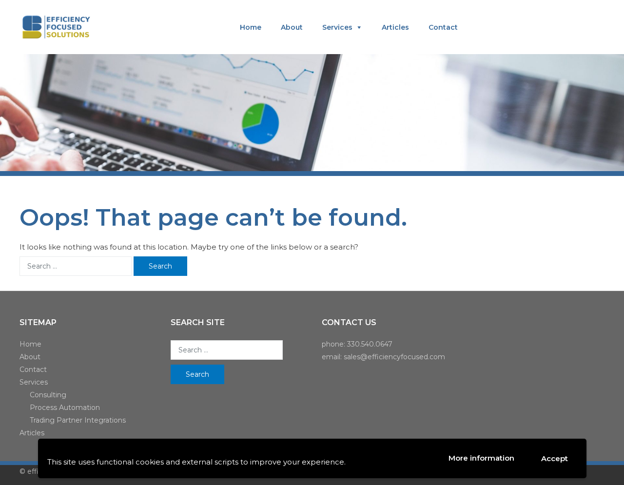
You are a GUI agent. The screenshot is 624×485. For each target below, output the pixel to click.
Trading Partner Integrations (78, 420)
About (292, 27)
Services (337, 27)
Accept (554, 458)
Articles (395, 27)
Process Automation (65, 407)
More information (481, 458)
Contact (443, 27)
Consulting (48, 394)
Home (250, 27)
